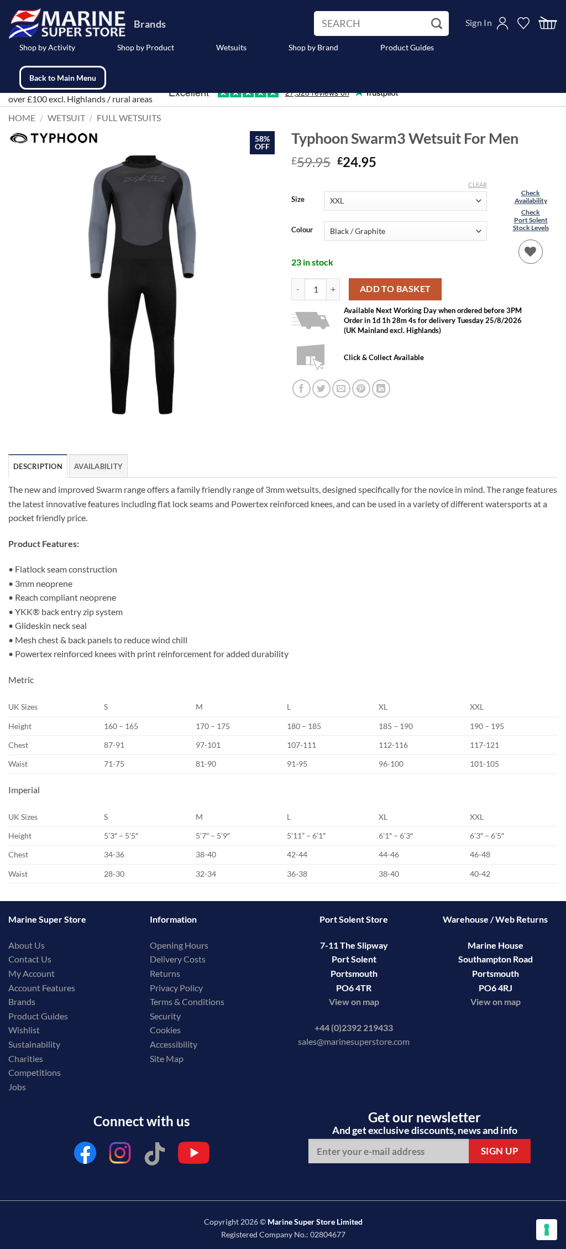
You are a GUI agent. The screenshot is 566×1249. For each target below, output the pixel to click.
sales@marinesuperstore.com (354, 1041)
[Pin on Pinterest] (361, 388)
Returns (165, 973)
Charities (26, 1058)
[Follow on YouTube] (193, 1156)
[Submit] (438, 23)
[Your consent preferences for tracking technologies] (546, 1229)
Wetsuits (231, 47)
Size (298, 200)
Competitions (34, 1072)
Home (21, 117)
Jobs (17, 1086)
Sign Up (500, 1151)
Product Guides (407, 47)
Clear (477, 184)
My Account (31, 973)
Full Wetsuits (129, 117)
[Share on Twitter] (321, 388)
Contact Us (29, 959)
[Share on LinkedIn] (381, 388)
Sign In (478, 22)
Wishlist (24, 1029)
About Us (26, 945)
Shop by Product (145, 47)
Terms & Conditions (187, 1001)
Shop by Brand (313, 47)
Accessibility (173, 1044)
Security (165, 1016)
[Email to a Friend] (341, 388)
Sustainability (34, 1044)
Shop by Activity (47, 47)
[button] (548, 24)
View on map (354, 1001)
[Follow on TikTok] (154, 1156)
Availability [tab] (98, 466)
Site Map (167, 1058)
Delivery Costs (178, 959)
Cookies (165, 1029)
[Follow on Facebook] (85, 1156)
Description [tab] (37, 466)
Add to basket (395, 289)
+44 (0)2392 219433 (354, 1027)
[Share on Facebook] (301, 388)
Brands (150, 24)
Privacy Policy (176, 987)
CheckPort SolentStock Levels (531, 220)
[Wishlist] (530, 252)
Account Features (41, 987)
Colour (302, 230)
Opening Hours (179, 945)
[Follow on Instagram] (120, 1156)
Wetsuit (66, 117)
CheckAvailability (531, 197)
